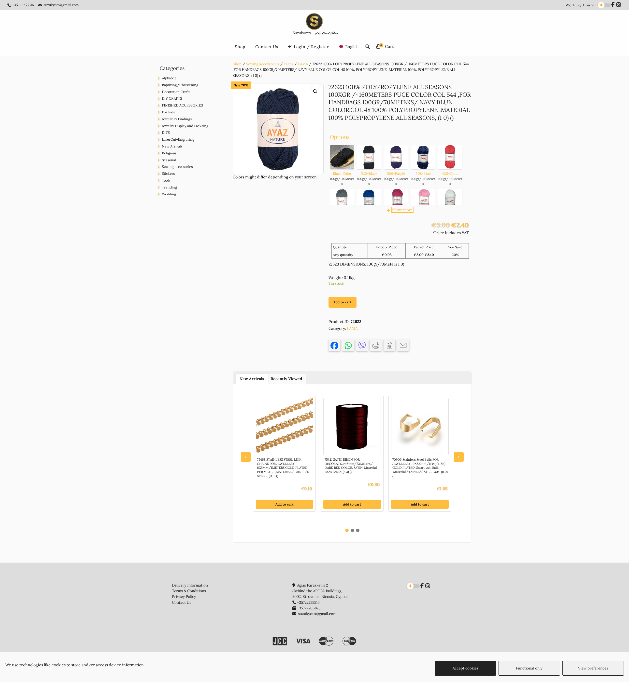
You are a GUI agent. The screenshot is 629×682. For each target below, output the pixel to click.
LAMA (303, 64)
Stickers (168, 173)
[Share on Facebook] (334, 345)
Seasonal (169, 160)
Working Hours (580, 5)
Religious (169, 153)
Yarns (288, 64)
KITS (166, 132)
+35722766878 (308, 608)
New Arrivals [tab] (252, 378)
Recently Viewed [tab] (286, 378)
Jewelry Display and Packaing (185, 126)
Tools (166, 180)
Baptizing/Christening (180, 85)
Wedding (169, 194)
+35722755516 (23, 5)
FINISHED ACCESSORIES (182, 105)
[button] (315, 91)
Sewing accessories (262, 64)
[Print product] (376, 345)
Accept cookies (465, 668)
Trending (169, 187)
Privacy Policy (184, 596)
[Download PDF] (389, 345)
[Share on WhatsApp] (348, 345)
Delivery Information (190, 585)
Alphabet (169, 78)
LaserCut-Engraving (178, 139)
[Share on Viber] (362, 345)
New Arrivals (172, 146)
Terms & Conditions (189, 590)
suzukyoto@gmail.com (61, 5)
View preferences (593, 668)
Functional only (529, 668)
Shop (237, 64)
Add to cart (342, 302)
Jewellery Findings (177, 119)
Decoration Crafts (176, 92)
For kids (168, 112)
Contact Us (181, 602)
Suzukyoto (314, 25)
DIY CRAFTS (172, 98)
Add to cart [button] (284, 504)
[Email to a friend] (403, 345)
